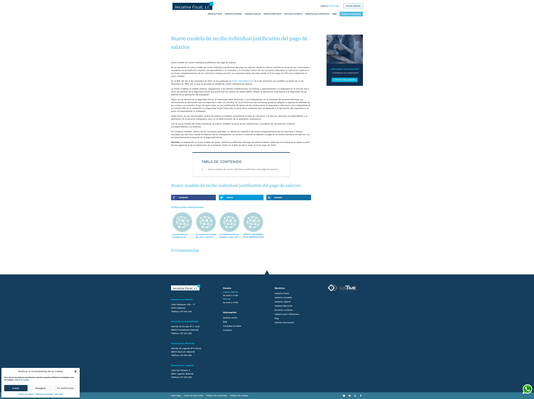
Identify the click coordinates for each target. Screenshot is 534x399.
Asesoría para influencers (317, 14)
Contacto (227, 330)
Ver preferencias (65, 388)
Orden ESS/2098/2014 (242, 81)
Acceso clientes (353, 6)
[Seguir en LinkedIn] (349, 395)
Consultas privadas (232, 326)
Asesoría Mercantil (272, 14)
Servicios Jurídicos (293, 14)
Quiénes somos (230, 318)
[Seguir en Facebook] (361, 395)
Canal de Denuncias (193, 396)
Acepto (15, 388)
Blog (334, 14)
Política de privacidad (44, 394)
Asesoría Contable (233, 14)
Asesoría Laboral (253, 14)
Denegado (40, 388)
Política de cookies (21, 380)
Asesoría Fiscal (215, 14)
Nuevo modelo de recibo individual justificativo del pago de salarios (243, 169)
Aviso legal (58, 394)
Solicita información (351, 14)
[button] (75, 371)
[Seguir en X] (355, 395)
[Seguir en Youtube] (344, 395)
